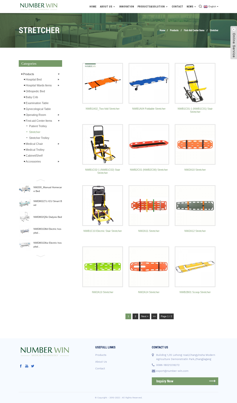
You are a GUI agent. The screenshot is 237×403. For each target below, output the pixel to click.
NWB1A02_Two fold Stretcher (103, 108)
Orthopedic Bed (35, 91)
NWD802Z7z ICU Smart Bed (47, 203)
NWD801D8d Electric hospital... (47, 231)
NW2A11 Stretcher (148, 230)
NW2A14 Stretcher (148, 292)
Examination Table (37, 103)
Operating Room (36, 114)
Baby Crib (32, 97)
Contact (177, 6)
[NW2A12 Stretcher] (195, 205)
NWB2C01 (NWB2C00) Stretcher (149, 169)
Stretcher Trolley (39, 137)
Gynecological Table (38, 109)
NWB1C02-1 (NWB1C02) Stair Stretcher (102, 171)
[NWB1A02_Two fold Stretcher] (102, 83)
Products (174, 30)
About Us (106, 6)
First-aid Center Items (194, 30)
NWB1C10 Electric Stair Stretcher (102, 230)
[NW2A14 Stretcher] (149, 266)
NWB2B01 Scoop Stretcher (195, 292)
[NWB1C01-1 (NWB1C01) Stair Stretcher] (195, 83)
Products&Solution (151, 6)
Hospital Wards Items (39, 85)
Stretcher (214, 30)
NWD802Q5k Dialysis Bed (47, 217)
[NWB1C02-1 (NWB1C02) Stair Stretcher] (102, 144)
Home (93, 6)
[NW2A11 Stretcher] (149, 205)
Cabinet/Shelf (34, 155)
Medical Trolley (35, 149)
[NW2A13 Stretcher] (102, 266)
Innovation (126, 6)
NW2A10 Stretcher (195, 169)
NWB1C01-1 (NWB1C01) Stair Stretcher (195, 110)
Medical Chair (34, 143)
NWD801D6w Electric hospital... (47, 244)
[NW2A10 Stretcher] (195, 144)
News (190, 6)
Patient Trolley (38, 126)
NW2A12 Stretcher (195, 230)
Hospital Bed (34, 79)
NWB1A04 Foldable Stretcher (149, 108)
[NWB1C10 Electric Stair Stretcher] (102, 205)
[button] (40, 180)
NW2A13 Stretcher (102, 292)
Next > (144, 316)
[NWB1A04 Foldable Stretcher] (149, 83)
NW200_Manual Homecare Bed (47, 189)
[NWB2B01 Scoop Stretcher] (195, 266)
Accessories (33, 161)
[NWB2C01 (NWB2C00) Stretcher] (149, 144)
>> (154, 316)
